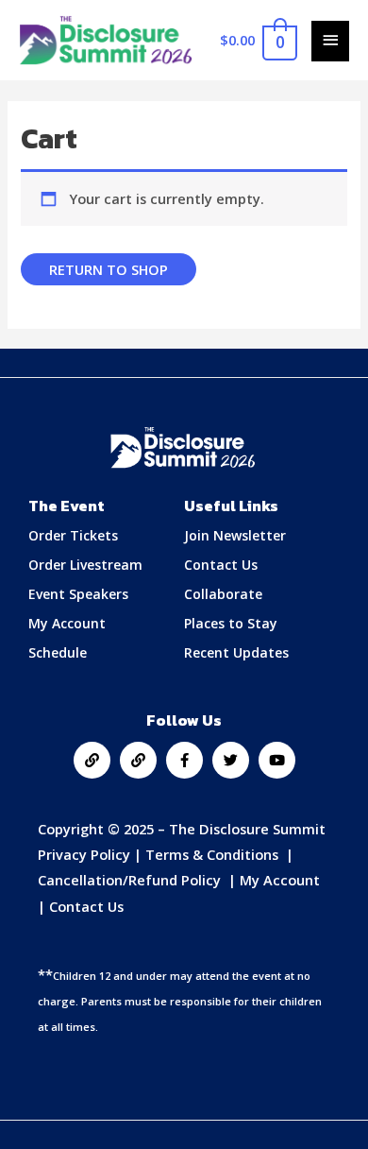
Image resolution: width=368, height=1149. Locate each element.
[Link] (92, 760)
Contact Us (86, 906)
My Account (280, 879)
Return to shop (108, 269)
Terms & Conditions (213, 854)
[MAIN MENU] (330, 41)
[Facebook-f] (184, 760)
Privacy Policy (84, 854)
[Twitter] (230, 760)
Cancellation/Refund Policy (131, 879)
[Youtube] (277, 760)
